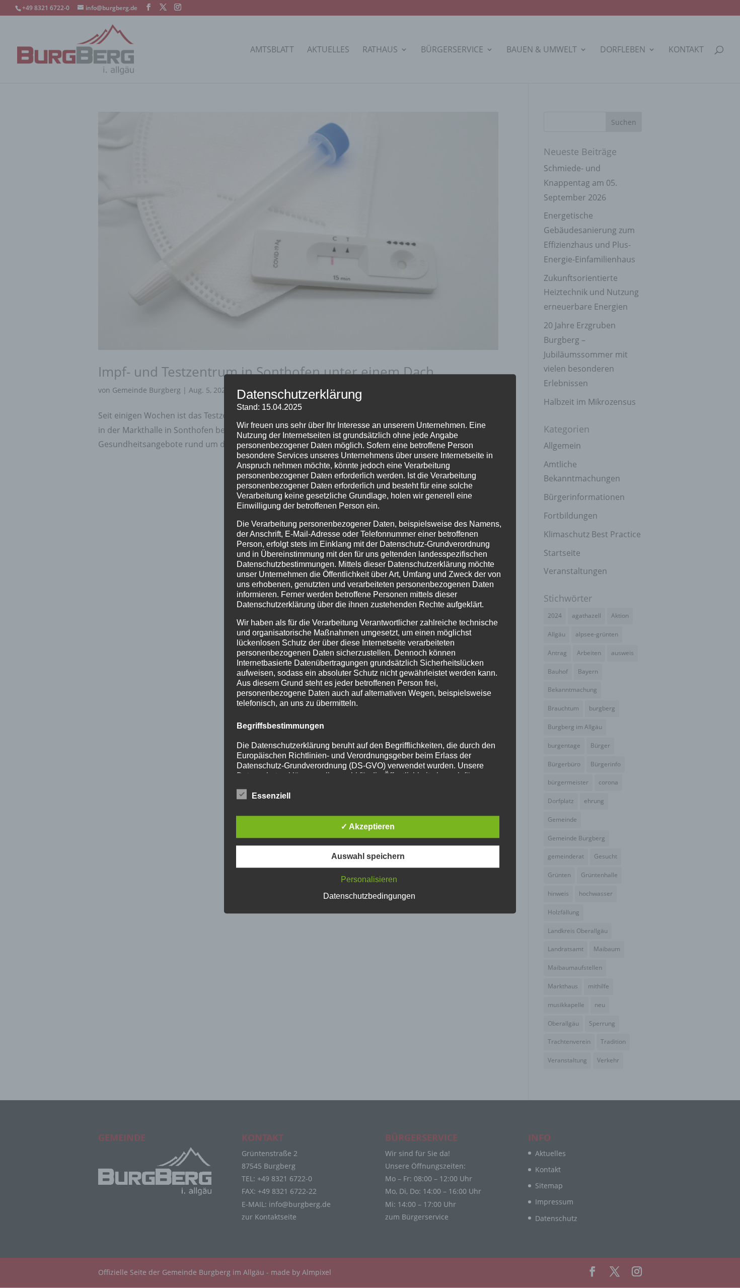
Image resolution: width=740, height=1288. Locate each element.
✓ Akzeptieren (368, 827)
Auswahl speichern (368, 856)
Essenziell (271, 796)
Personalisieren (369, 880)
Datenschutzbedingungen (369, 896)
